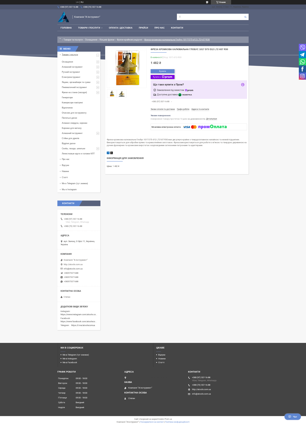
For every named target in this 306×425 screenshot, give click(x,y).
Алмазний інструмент (72, 67)
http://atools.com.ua (73, 264)
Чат (295, 416)
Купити (162, 71)
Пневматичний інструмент (74, 87)
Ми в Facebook (70, 362)
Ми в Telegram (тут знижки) (75, 183)
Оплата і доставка (120, 27)
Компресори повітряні (72, 102)
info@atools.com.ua (73, 268)
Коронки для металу (72, 128)
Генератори (67, 97)
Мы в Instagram (69, 189)
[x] (111, 153)
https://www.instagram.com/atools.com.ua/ (81, 314)
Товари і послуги (89, 27)
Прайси (143, 27)
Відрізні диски (68, 143)
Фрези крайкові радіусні (129, 39)
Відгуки (65, 165)
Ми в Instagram (70, 358)
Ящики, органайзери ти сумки (76, 82)
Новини (65, 171)
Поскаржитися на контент (152, 422)
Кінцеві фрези (107, 39)
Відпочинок (67, 107)
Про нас (159, 27)
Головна (66, 27)
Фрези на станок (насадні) (74, 92)
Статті (65, 177)
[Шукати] (245, 17)
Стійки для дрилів (70, 138)
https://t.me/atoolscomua (83, 325)
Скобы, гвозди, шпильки (73, 148)
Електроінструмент (71, 77)
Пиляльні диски (69, 118)
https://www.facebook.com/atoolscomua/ (80, 321)
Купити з (157, 77)
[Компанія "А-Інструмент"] (63, 17)
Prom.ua (168, 419)
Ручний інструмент (71, 72)
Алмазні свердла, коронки (74, 123)
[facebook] (108, 153)
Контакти (177, 27)
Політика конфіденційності (177, 422)
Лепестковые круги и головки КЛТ (78, 153)
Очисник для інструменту (74, 113)
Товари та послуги (73, 39)
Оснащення (91, 39)
